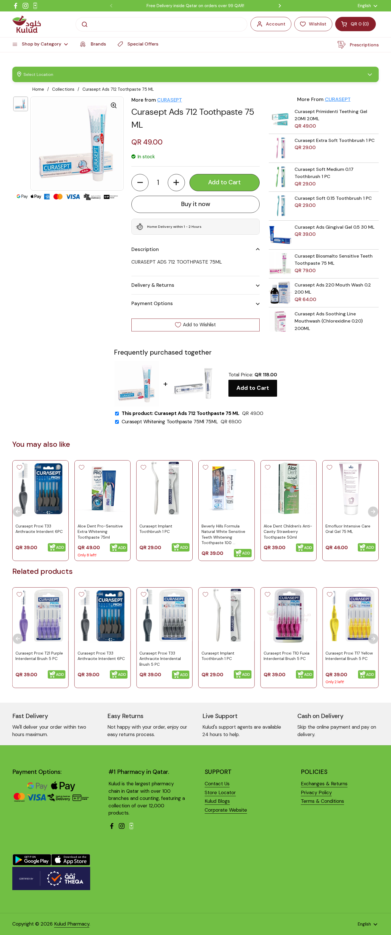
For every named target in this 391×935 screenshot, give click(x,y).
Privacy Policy (316, 792)
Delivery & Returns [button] (152, 285)
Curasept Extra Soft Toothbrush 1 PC (335, 140)
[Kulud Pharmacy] (26, 24)
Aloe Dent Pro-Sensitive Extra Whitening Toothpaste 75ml (100, 531)
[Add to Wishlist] (19, 467)
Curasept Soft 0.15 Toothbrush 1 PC (333, 198)
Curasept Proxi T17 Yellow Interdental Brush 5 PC (349, 656)
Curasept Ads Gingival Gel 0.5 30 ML (334, 227)
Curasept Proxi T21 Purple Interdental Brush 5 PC (39, 656)
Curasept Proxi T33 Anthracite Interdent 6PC (39, 528)
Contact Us (217, 783)
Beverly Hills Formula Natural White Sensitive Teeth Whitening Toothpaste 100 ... (223, 534)
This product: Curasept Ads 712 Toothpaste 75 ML (180, 413)
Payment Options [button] (152, 303)
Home (38, 89)
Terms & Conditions (322, 801)
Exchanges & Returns (324, 783)
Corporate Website (226, 810)
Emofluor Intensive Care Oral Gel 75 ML (347, 528)
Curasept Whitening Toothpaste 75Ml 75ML (170, 422)
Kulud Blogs (217, 801)
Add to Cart (252, 388)
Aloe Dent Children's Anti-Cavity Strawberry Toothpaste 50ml (288, 531)
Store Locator (220, 792)
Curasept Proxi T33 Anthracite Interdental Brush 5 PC (160, 659)
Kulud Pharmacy (71, 924)
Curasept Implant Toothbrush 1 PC (155, 528)
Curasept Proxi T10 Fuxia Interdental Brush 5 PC (286, 656)
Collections (63, 89)
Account (275, 24)
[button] (140, 182)
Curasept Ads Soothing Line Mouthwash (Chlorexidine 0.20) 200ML (329, 321)
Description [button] (145, 249)
